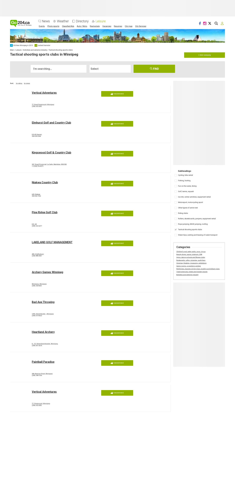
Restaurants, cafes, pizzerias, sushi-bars (190, 260)
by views (27, 83)
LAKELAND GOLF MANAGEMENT (52, 242)
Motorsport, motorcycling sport (190, 202)
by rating (19, 83)
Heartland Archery (43, 332)
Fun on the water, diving (187, 186)
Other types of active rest (188, 208)
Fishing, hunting (184, 181)
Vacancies (106, 26)
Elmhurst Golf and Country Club (51, 122)
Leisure (101, 21)
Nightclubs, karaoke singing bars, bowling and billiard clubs (198, 269)
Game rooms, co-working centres (188, 266)
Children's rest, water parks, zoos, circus (190, 252)
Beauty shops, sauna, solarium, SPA (189, 254)
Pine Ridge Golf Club (44, 212)
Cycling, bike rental (185, 175)
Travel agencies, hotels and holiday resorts (191, 272)
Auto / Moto (82, 26)
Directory (82, 21)
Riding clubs (183, 213)
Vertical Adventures (44, 92)
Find (155, 68)
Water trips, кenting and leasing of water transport (197, 235)
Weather (63, 21)
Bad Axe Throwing (43, 302)
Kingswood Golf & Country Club (51, 152)
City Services (140, 26)
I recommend (118, 94)
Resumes (118, 26)
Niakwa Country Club (45, 182)
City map (128, 26)
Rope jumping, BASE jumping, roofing (193, 224)
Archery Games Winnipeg (47, 272)
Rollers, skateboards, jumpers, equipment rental (197, 219)
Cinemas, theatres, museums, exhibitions (191, 263)
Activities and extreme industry (187, 275)
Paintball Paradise (43, 361)
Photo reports (53, 26)
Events (42, 26)
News (46, 21)
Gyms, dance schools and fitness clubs (190, 257)
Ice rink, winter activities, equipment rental (194, 197)
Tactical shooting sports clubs (190, 229)
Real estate (95, 26)
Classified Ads (68, 26)
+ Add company (204, 55)
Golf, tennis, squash (186, 191)
